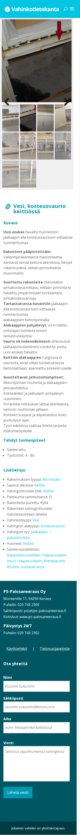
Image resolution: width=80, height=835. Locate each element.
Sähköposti (13, 698)
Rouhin (13, 566)
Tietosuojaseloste (55, 648)
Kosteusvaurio (53, 525)
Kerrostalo (51, 479)
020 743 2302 (28, 632)
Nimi (7, 677)
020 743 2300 (28, 604)
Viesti (8, 742)
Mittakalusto (54, 560)
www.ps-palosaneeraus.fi (40, 616)
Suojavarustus (33, 566)
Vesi (35, 520)
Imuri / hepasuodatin (24, 560)
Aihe (7, 718)
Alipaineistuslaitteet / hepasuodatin (36, 555)
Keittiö (39, 485)
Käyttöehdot (16, 648)
